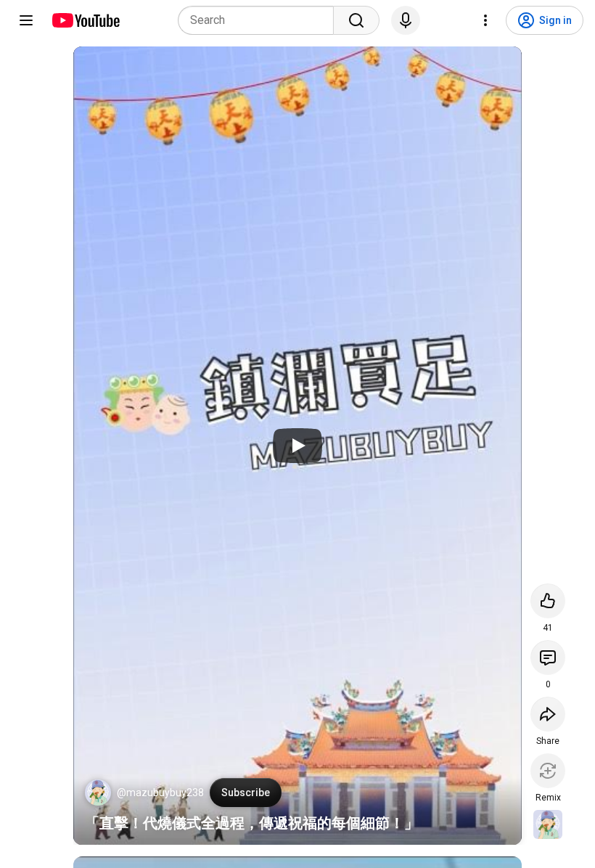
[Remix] (547, 770)
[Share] (547, 714)
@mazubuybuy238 (160, 792)
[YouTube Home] (85, 20)
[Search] (356, 20)
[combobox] (260, 20)
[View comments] (547, 657)
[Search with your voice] (405, 20)
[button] (98, 792)
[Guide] (26, 20)
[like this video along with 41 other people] (547, 601)
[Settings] (485, 20)
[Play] (297, 445)
